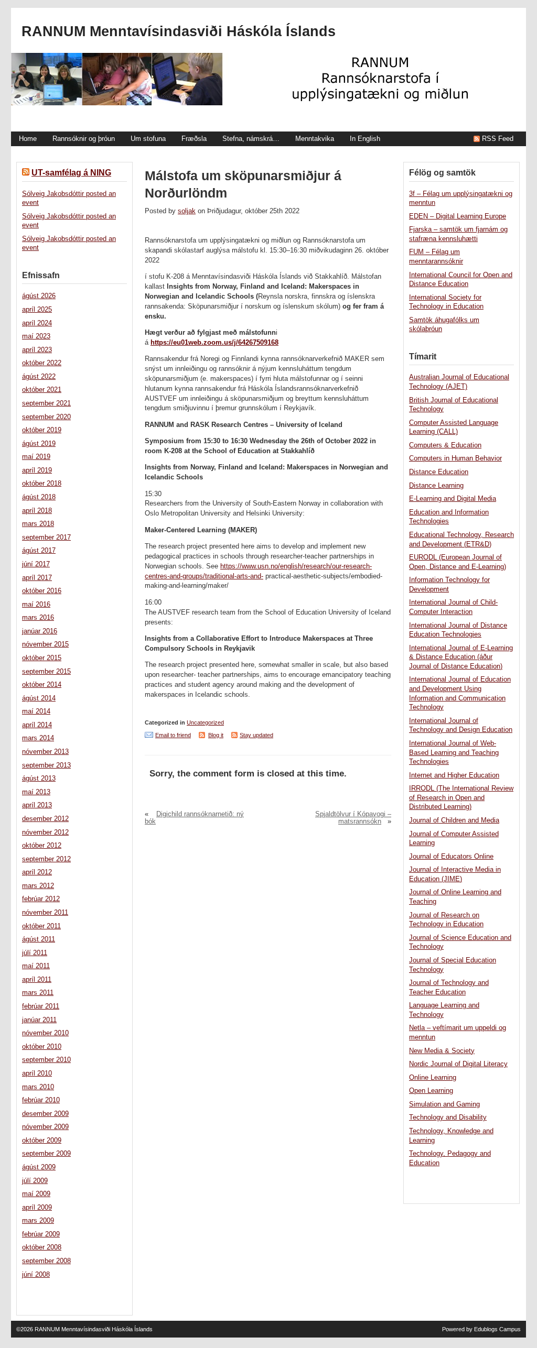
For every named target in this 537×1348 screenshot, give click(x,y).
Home (28, 139)
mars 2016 (38, 617)
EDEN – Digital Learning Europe (457, 216)
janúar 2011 (39, 1020)
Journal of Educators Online (451, 856)
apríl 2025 (37, 309)
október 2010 (41, 1046)
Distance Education (438, 472)
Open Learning (431, 1090)
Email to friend (173, 735)
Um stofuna (148, 139)
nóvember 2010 (45, 1033)
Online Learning (432, 1077)
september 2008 (46, 1261)
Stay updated (256, 735)
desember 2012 (45, 819)
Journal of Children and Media (454, 820)
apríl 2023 (37, 350)
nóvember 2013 (45, 751)
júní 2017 (36, 564)
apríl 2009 (37, 1207)
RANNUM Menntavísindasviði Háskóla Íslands (179, 31)
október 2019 (41, 430)
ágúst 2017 (39, 550)
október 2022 (41, 363)
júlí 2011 (34, 953)
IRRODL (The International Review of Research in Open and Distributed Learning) (461, 797)
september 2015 (46, 671)
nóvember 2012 (45, 832)
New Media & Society (442, 1051)
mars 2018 (38, 524)
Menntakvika (314, 139)
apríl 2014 (37, 725)
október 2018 (41, 483)
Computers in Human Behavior (455, 458)
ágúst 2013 (39, 778)
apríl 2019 (37, 470)
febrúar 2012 (41, 899)
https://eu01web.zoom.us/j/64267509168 (214, 342)
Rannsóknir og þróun (83, 139)
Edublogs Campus (497, 1329)
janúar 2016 (39, 631)
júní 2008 (36, 1274)
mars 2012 (38, 886)
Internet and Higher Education (454, 775)
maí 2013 (36, 792)
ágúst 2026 (39, 296)
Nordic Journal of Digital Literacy (458, 1064)
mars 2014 (38, 738)
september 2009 (46, 1153)
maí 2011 (36, 966)
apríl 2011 (36, 979)
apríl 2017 (37, 578)
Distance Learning (436, 485)
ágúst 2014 (39, 698)
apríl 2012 (37, 872)
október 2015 (41, 658)
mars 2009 (38, 1220)
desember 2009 (45, 1113)
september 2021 (46, 403)
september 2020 (46, 417)
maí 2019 (36, 457)
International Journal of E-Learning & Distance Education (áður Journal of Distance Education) (461, 657)
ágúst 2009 (39, 1167)
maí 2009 (36, 1194)
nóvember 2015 (45, 644)
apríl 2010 (37, 1073)
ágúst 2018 (39, 497)
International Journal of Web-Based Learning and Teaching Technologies (454, 752)
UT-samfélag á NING (71, 172)
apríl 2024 (37, 323)
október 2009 (41, 1140)
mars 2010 (38, 1087)
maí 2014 (36, 711)
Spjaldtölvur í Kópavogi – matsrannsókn (353, 817)
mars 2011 (37, 992)
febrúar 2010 (41, 1100)
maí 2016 (36, 604)
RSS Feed (497, 139)
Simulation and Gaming (444, 1104)
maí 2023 (36, 336)
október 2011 (41, 926)
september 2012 (46, 859)
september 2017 (46, 537)
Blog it (215, 735)
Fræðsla (194, 139)
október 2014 (41, 684)
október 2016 (41, 591)
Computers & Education (445, 445)
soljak (187, 211)
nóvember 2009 (45, 1127)
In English (365, 139)
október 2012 (41, 845)
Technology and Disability (448, 1117)
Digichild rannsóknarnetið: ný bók (194, 817)
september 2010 (46, 1060)
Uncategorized (205, 722)
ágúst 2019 (39, 443)
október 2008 (41, 1247)
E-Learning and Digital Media (452, 498)
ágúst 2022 (39, 376)
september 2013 (46, 765)
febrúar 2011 (40, 1006)
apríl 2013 (37, 805)
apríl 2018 (37, 510)
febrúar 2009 (41, 1234)
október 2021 (41, 389)
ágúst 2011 (38, 939)
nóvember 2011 (45, 912)
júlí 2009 (35, 1181)
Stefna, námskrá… (251, 139)
